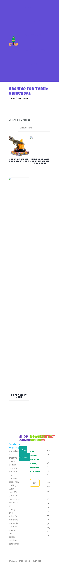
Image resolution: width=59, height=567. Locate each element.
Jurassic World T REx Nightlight (19, 161)
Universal (23, 98)
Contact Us (34, 64)
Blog (41, 50)
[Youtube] (43, 546)
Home (29, 7)
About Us (32, 21)
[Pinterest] (46, 543)
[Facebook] (41, 543)
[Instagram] (47, 546)
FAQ (28, 50)
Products (33, 35)
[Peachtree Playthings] (14, 40)
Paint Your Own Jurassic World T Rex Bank (40, 162)
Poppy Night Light (19, 396)
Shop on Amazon (23, 453)
